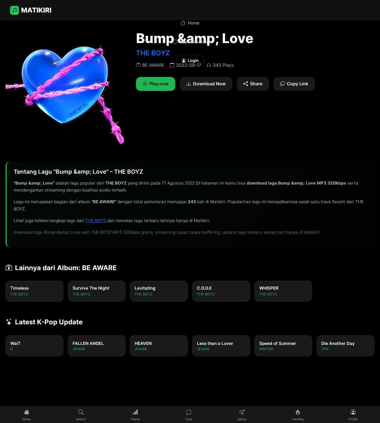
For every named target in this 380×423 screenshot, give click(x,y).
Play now (159, 83)
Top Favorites (194, 41)
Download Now (209, 83)
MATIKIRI (36, 10)
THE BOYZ (96, 220)
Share (256, 83)
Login (193, 60)
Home (193, 23)
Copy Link (297, 83)
